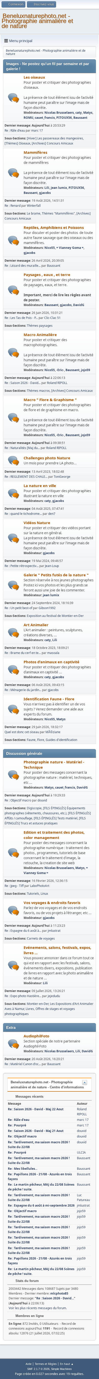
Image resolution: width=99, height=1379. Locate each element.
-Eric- (60, 370)
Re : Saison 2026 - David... (23, 383)
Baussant (80, 117)
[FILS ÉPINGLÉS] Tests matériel (55, 818)
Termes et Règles (46, 1364)
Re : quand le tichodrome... (23, 514)
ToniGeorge (62, 476)
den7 (51, 514)
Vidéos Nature (37, 522)
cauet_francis (45, 117)
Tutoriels (33, 893)
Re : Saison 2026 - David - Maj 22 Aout (35, 1109)
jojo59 (85, 370)
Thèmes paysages (40, 325)
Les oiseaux (34, 77)
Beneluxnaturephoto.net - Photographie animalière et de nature (37, 20)
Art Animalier (36, 624)
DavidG (78, 305)
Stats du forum (26, 1281)
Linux (44, 893)
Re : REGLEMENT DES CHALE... (26, 476)
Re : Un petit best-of (18, 608)
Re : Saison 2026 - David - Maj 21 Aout (35, 1131)
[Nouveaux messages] (13, 98)
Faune (31, 740)
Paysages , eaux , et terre (47, 274)
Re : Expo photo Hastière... (23, 996)
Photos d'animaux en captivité (51, 661)
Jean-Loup (52, 566)
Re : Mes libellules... (22, 1168)
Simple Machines (61, 1368)
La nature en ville (40, 485)
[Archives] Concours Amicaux (52, 143)
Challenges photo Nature (47, 457)
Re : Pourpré (17, 1125)
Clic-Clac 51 (52, 318)
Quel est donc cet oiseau (22, 732)
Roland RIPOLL (57, 383)
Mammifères (35, 152)
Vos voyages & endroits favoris (52, 902)
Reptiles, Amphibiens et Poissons (54, 227)
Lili (46, 188)
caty (78, 112)
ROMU (28, 117)
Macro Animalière (40, 334)
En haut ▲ (67, 1364)
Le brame (33, 213)
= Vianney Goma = (70, 248)
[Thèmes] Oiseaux (17, 143)
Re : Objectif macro (18, 800)
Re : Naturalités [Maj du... (22, 448)
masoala (53, 653)
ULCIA (81, 1152)
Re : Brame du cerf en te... (23, 653)
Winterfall (34, 205)
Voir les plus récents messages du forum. (38, 1308)
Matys (87, 112)
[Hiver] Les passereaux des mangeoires (55, 138)
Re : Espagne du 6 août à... (23, 930)
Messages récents (28, 1096)
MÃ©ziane (52, 732)
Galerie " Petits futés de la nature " (56, 574)
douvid (42, 800)
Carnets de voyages (41, 938)
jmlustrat (54, 930)
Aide (28, 1364)
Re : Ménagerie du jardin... (23, 690)
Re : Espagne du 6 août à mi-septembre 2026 (41, 1205)
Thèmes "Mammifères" (58, 213)
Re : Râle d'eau (15, 130)
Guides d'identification (61, 740)
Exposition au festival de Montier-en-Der (55, 616)
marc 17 (37, 130)
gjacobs (45, 193)
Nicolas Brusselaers (59, 112)
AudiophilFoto (36, 1035)
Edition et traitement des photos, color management (54, 835)
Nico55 (49, 248)
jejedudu (54, 996)
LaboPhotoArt (39, 886)
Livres (30, 1009)
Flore (40, 740)
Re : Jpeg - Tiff (14, 886)
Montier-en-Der (37, 1004)
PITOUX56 (64, 117)
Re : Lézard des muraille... (23, 265)
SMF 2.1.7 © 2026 (38, 1368)
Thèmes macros (38, 390)
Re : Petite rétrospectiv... (22, 566)
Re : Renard (13, 205)
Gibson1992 (47, 608)
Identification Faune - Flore (49, 698)
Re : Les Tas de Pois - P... (21, 318)
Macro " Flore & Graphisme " (50, 399)
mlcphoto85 (59, 1293)
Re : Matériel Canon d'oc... (23, 1064)
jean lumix (59, 188)
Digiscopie (34, 808)
